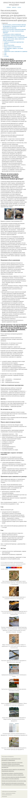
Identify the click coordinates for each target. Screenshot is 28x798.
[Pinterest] (14, 567)
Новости (14, 7)
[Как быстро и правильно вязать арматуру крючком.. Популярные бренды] (14, 687)
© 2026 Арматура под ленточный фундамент (9, 791)
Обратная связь (4, 796)
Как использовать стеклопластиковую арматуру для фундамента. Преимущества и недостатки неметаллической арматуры (14, 26)
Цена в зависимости (18, 565)
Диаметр (6, 43)
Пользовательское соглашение (10, 793)
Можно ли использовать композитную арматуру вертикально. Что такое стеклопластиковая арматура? (14, 31)
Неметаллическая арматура (18, 562)
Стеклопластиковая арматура (6, 563)
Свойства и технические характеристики (14, 42)
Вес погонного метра (9, 45)
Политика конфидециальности (7, 794)
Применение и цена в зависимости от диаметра (15, 51)
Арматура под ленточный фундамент (14, 3)
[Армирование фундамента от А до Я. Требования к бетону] (14, 673)
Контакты (3, 793)
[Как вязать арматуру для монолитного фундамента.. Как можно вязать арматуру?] (14, 659)
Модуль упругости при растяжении (12, 46)
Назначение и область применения (12, 34)
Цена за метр (13, 563)
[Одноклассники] (19, 567)
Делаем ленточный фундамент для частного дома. (14, 780)
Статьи (19, 7)
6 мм (5, 53)
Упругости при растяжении (10, 565)
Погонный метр (3, 565)
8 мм (5, 54)
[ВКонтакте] (8, 567)
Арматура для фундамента (8, 562)
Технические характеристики (20, 563)
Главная (9, 7)
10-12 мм (6, 56)
